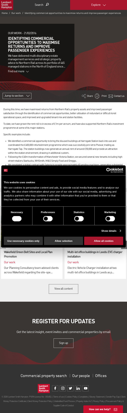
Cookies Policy (71, 397)
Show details (108, 230)
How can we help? (100, 409)
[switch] (48, 218)
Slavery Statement (97, 397)
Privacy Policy (99, 401)
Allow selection (63, 240)
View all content (63, 288)
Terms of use (58, 397)
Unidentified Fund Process (64, 401)
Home (5, 13)
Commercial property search (44, 376)
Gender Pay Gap (113, 397)
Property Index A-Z (84, 401)
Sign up (63, 343)
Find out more (16, 71)
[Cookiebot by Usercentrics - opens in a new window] (108, 170)
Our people (81, 376)
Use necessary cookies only (23, 240)
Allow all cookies (103, 240)
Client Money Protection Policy (39, 401)
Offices (100, 376)
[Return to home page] (6, 5)
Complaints (83, 397)
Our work (16, 13)
